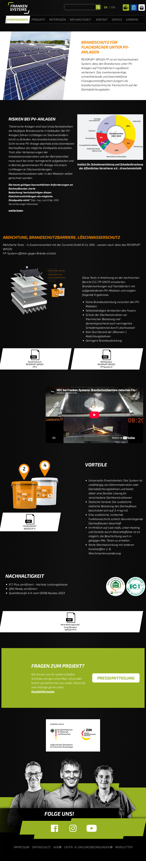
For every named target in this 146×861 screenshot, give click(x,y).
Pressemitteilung (116, 678)
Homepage (18, 8)
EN (113, 7)
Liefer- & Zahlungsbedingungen (87, 847)
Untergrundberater (134, 7)
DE (106, 7)
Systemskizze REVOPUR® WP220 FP (34, 364)
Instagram (73, 828)
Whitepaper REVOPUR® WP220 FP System (106, 364)
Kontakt (126, 7)
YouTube (91, 828)
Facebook (54, 828)
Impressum (21, 847)
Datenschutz (41, 847)
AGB (56, 847)
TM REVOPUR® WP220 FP (29, 527)
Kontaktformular (43, 691)
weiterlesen (16, 210)
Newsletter (141, 7)
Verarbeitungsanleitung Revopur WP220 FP (71, 627)
